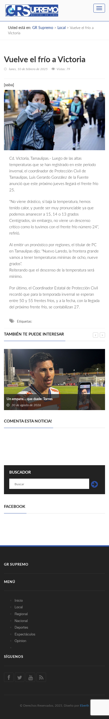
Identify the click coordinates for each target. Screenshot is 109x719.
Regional (21, 613)
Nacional (21, 620)
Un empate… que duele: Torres (30, 399)
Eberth (84, 705)
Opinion (20, 640)
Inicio (19, 600)
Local (19, 606)
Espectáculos (25, 634)
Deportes (21, 627)
